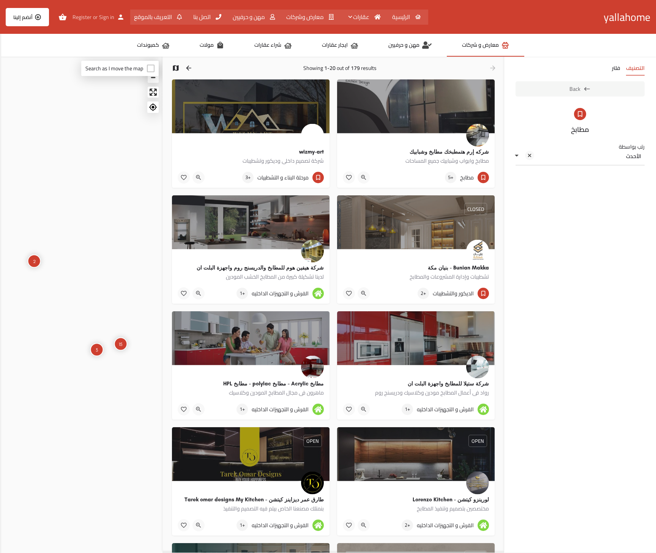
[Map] (81, 305)
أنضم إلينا (23, 17)
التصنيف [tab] (635, 68)
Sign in (106, 17)
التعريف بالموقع (153, 16)
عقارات (362, 16)
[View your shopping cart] (62, 17)
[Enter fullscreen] (153, 92)
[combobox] (580, 156)
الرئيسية (401, 16)
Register (82, 17)
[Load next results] (187, 68)
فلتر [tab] (616, 68)
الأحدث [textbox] (633, 156)
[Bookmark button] (349, 177)
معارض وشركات (305, 16)
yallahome (627, 17)
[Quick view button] (364, 177)
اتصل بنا (202, 16)
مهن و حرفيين (249, 16)
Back (574, 89)
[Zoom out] (153, 77)
